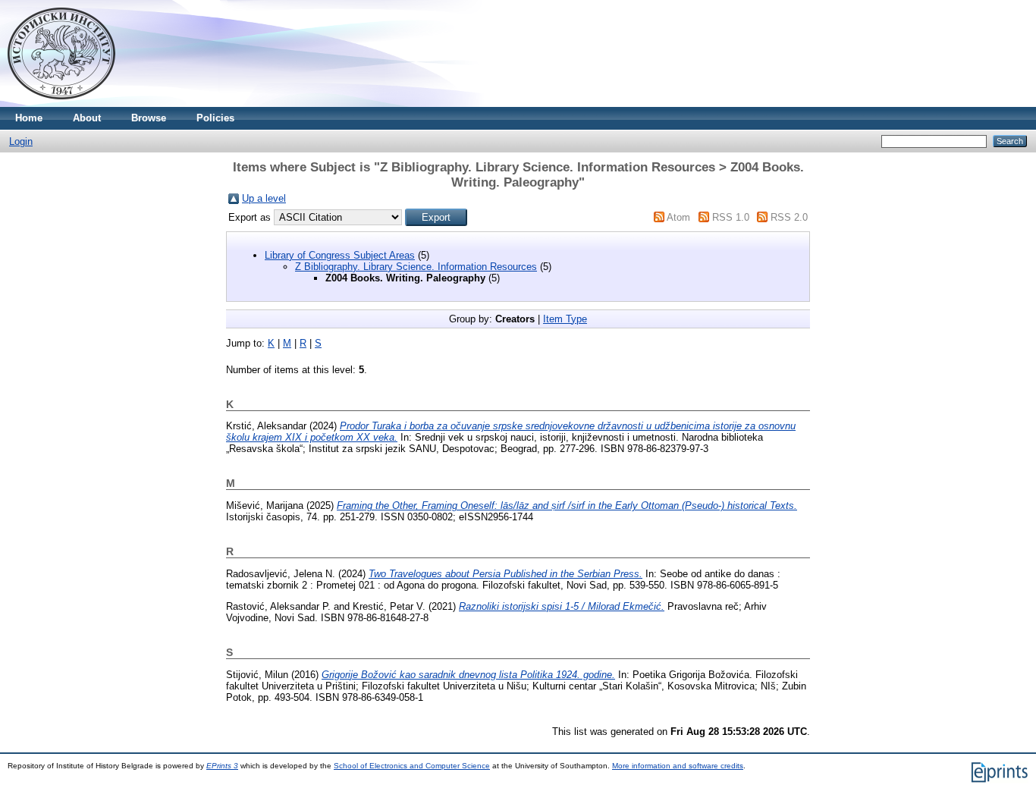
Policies (215, 118)
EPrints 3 (222, 765)
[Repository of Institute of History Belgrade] (61, 103)
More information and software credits (677, 765)
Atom (678, 217)
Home (28, 118)
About (87, 118)
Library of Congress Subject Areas (340, 255)
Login (21, 141)
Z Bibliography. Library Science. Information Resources (416, 266)
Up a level (264, 198)
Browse (148, 118)
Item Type (565, 319)
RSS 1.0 (730, 217)
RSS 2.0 (789, 217)
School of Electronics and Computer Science (412, 765)
